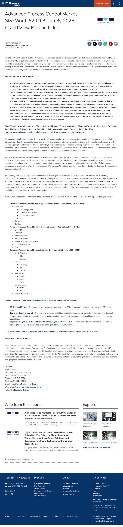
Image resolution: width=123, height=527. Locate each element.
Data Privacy (97, 496)
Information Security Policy (40, 516)
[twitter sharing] (95, 44)
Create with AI (39, 488)
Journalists (96, 493)
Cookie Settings (72, 516)
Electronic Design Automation (89, 425)
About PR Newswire (70, 483)
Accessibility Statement (71, 491)
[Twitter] (12, 494)
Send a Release (102, 3)
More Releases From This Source (18, 460)
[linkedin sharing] (100, 44)
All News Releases (99, 483)
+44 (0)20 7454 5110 (15, 483)
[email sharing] (116, 44)
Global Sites (68, 494)
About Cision (68, 486)
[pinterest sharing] (111, 44)
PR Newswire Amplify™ (100, 486)
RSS (62, 516)
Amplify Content (40, 496)
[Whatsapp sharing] (105, 44)
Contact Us (9, 491)
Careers (66, 488)
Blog (94, 491)
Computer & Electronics (106, 425)
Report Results (39, 493)
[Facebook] (9, 494)
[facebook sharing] (89, 44)
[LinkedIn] (6, 494)
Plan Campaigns (40, 486)
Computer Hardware (90, 442)
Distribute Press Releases (43, 491)
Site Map (55, 516)
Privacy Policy (22, 516)
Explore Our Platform (42, 483)
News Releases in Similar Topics (95, 447)
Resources (96, 488)
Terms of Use (10, 516)
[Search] (120, 3)
